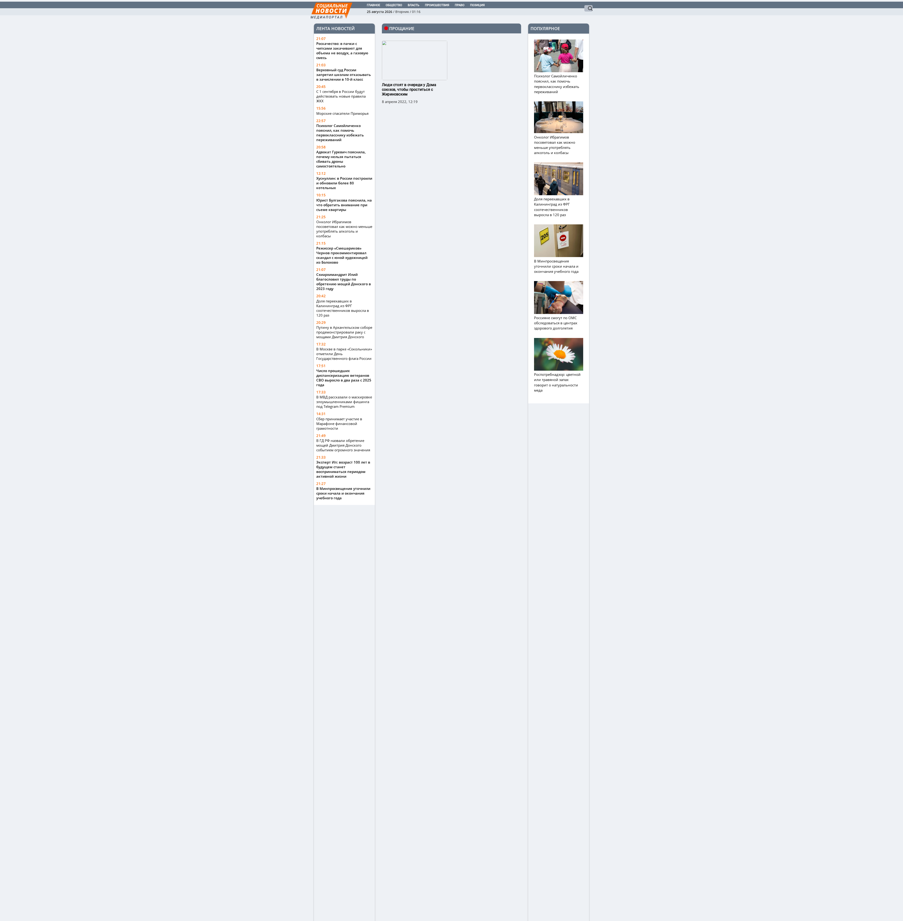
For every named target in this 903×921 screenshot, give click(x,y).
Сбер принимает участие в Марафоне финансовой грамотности (339, 424)
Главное (373, 5)
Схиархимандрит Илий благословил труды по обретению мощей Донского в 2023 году (343, 281)
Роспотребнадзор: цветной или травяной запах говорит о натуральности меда (557, 382)
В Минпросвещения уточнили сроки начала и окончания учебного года (343, 493)
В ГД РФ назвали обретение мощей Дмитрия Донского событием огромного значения (343, 445)
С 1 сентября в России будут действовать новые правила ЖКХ (341, 96)
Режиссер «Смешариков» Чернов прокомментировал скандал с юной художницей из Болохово (342, 255)
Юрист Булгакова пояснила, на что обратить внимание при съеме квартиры (344, 205)
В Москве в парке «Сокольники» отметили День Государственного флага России (344, 354)
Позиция (477, 5)
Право (459, 5)
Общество (394, 5)
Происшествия (437, 5)
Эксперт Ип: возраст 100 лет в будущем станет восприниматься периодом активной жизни (343, 469)
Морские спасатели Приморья (342, 113)
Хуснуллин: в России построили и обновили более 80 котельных (344, 183)
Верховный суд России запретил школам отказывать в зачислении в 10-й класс (343, 74)
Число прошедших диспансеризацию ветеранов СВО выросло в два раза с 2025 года (343, 377)
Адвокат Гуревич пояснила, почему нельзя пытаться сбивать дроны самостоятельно (341, 159)
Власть (413, 5)
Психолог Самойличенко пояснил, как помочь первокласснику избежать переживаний (340, 132)
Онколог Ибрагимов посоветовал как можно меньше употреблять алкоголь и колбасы (344, 228)
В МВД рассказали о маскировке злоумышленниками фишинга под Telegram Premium (344, 402)
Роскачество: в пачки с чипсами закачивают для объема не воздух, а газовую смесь (342, 50)
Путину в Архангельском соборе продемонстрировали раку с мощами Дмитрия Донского (344, 332)
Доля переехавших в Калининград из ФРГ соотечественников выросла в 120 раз (342, 308)
